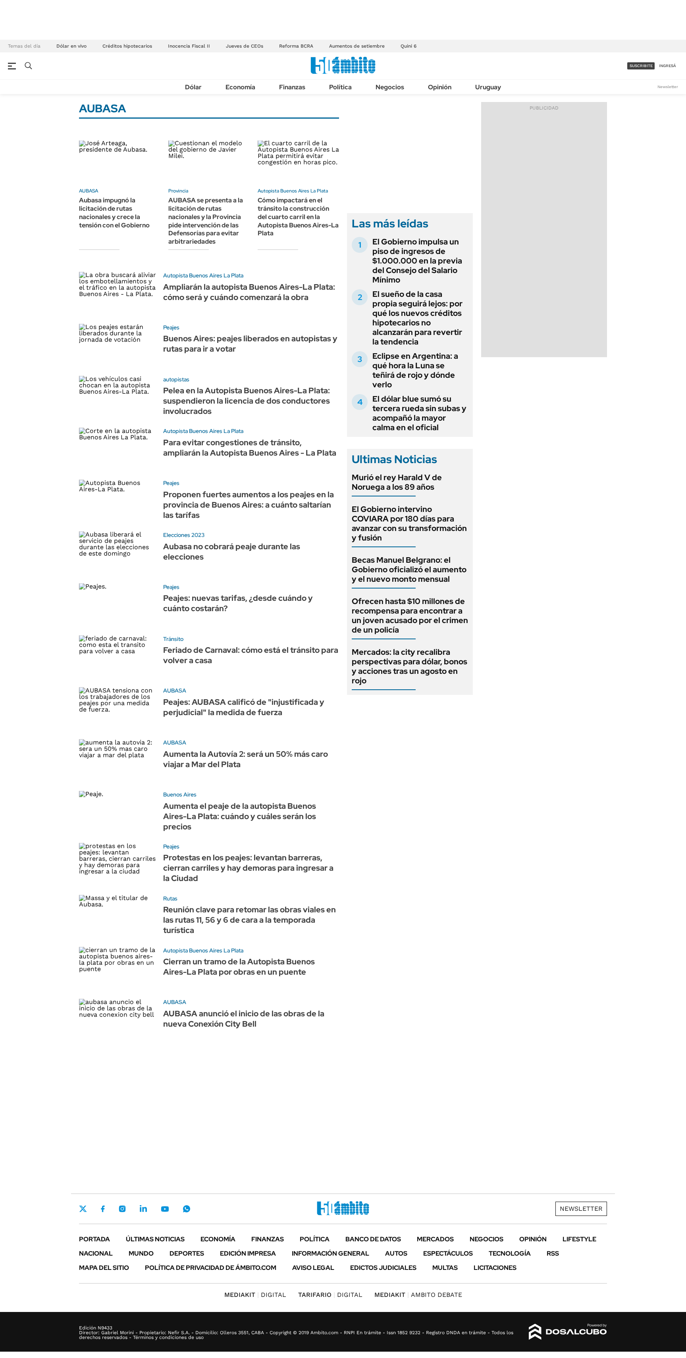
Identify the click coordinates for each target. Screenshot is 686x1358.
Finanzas (292, 87)
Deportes (187, 1253)
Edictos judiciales (383, 1268)
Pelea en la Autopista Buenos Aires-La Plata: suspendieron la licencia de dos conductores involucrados (246, 400)
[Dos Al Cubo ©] (568, 1332)
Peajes (171, 327)
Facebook (103, 1208)
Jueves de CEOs (244, 46)
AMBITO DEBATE (418, 1294)
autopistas (176, 379)
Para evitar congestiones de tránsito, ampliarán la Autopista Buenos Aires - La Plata (249, 447)
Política (340, 87)
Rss (553, 1253)
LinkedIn (143, 1208)
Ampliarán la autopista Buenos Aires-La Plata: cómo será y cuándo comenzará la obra (249, 292)
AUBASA (88, 191)
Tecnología (510, 1253)
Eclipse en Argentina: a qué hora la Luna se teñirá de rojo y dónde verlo (415, 370)
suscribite (641, 65)
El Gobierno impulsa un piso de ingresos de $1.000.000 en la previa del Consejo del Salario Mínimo (417, 261)
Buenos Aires (180, 794)
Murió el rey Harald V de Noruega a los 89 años (397, 482)
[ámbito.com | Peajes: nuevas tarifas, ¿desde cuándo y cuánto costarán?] (118, 605)
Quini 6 (408, 46)
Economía (240, 87)
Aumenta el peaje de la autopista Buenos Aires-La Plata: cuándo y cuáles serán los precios (239, 816)
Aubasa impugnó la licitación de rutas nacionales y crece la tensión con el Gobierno (114, 212)
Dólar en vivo (71, 46)
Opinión (439, 87)
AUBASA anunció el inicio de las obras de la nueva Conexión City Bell (243, 1018)
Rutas (170, 898)
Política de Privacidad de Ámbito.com (210, 1268)
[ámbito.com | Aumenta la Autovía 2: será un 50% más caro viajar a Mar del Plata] (118, 761)
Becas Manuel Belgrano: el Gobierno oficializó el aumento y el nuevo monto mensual (409, 569)
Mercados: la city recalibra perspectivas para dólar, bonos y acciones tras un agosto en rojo (409, 666)
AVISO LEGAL (313, 1268)
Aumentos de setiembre (357, 46)
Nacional (96, 1253)
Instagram (122, 1208)
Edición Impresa (248, 1253)
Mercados (435, 1239)
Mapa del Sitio (104, 1268)
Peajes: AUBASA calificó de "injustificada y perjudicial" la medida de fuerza (243, 707)
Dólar (193, 87)
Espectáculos (448, 1253)
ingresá (667, 65)
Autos (396, 1253)
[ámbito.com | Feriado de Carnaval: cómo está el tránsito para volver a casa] (118, 657)
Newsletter (667, 87)
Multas (445, 1268)
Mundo (141, 1253)
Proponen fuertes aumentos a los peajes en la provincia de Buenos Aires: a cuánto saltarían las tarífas (248, 504)
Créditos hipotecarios (127, 46)
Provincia (178, 191)
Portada (94, 1239)
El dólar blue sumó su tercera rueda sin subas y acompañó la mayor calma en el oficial (419, 413)
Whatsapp (186, 1208)
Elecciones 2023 (183, 535)
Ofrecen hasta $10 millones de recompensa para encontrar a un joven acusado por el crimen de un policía (410, 615)
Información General (330, 1253)
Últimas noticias (155, 1239)
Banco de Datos (373, 1239)
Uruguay (488, 87)
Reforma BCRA (296, 46)
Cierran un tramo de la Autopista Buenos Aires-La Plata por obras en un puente (239, 966)
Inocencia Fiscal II (189, 46)
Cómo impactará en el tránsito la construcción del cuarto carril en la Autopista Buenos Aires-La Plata (298, 216)
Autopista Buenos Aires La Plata (293, 191)
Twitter (83, 1209)
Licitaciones (495, 1268)
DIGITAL (255, 1294)
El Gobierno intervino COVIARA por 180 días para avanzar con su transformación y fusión (409, 523)
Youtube (165, 1209)
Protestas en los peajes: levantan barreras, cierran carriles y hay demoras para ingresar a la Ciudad (248, 867)
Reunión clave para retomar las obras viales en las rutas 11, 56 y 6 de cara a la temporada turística (249, 919)
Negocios (390, 87)
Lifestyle (579, 1239)
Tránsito (173, 638)
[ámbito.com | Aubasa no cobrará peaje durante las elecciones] (118, 553)
